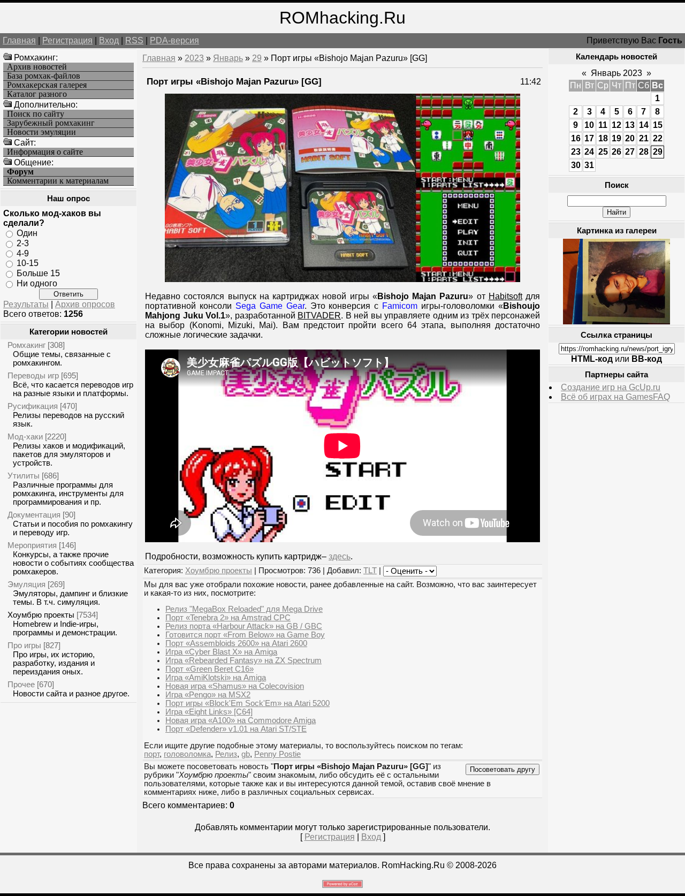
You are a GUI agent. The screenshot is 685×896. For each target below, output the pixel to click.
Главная (19, 40)
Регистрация (67, 40)
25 (603, 151)
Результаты (26, 304)
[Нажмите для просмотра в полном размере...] (342, 279)
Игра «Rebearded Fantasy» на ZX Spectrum (243, 660)
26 (616, 151)
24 (589, 151)
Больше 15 (38, 273)
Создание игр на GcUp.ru (610, 387)
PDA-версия (174, 40)
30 (576, 165)
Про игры (24, 645)
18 (603, 138)
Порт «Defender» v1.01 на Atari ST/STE (236, 729)
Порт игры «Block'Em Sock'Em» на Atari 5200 (247, 703)
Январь (228, 58)
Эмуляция (26, 584)
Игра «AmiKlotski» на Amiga (215, 677)
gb (245, 754)
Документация (33, 514)
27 (630, 151)
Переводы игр (33, 375)
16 (576, 138)
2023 (194, 58)
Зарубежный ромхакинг (51, 123)
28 (644, 151)
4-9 (23, 252)
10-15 (28, 263)
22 (658, 138)
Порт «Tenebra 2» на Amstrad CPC (228, 617)
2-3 (23, 243)
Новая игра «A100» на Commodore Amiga (240, 720)
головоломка (187, 754)
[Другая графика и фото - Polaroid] (616, 321)
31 (589, 165)
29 (257, 58)
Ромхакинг (26, 345)
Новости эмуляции (41, 132)
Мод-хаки (25, 436)
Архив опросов (85, 304)
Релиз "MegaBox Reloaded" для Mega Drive (244, 609)
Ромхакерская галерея (47, 85)
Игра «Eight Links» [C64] (209, 712)
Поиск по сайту (35, 114)
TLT (370, 570)
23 (576, 151)
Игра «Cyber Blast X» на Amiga (221, 652)
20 (630, 138)
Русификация (32, 406)
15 (658, 125)
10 (589, 125)
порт (151, 754)
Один (27, 233)
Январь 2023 (616, 73)
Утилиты (23, 475)
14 (644, 125)
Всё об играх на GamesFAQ (615, 396)
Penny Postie (277, 754)
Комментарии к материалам (58, 181)
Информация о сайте (45, 152)
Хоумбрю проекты (40, 614)
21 (644, 138)
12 (616, 125)
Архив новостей (37, 67)
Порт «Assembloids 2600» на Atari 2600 (236, 643)
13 (630, 125)
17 (589, 138)
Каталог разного (37, 94)
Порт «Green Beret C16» (209, 669)
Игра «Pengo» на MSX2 (207, 694)
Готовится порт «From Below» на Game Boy (245, 635)
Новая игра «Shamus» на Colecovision (234, 686)
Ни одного (37, 283)
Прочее (21, 684)
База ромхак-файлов (43, 76)
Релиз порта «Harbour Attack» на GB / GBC (243, 626)
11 (602, 125)
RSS (134, 40)
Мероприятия (32, 545)
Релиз (226, 754)
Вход (109, 40)
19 (616, 138)
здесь (340, 556)
